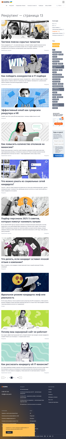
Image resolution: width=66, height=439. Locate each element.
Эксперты (55, 108)
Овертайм (55, 70)
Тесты (54, 97)
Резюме (54, 83)
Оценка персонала (57, 74)
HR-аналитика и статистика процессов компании (30, 404)
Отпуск (54, 72)
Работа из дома (56, 81)
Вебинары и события (52, 397)
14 (13, 377)
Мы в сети (50, 399)
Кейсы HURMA (48, 5)
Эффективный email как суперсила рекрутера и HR (21, 112)
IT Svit (37, 436)
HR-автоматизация (24, 389)
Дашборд (55, 54)
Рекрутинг (11, 5)
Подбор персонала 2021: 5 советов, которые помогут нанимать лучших (21, 220)
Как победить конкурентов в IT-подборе (23, 76)
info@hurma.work (6, 394)
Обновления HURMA (57, 29)
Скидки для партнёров (53, 402)
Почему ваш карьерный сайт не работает (24, 331)
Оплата (49, 392)
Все (53, 23)
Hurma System (56, 43)
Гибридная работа (57, 52)
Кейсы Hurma (56, 46)
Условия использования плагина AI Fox (10, 421)
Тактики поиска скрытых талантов (20, 41)
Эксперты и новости (32, 5)
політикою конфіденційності (22, 427)
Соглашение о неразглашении (56, 89)
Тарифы (50, 389)
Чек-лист (55, 101)
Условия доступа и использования (9, 423)
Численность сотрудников (56, 104)
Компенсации (56, 61)
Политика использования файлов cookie (10, 415)
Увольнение (55, 99)
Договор (61, 54)
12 (9, 377)
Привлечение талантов (58, 76)
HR (6, 5)
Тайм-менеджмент (57, 94)
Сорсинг (55, 92)
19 (17, 377)
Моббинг (60, 63)
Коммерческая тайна (57, 59)
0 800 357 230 (5, 391)
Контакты (50, 394)
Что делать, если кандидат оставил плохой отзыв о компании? (25, 261)
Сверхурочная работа (58, 86)
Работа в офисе (56, 79)
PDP (54, 49)
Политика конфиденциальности (8, 418)
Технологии (59, 97)
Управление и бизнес (20, 5)
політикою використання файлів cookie (14, 429)
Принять (9, 432)
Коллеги (55, 56)
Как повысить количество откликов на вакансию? (23, 146)
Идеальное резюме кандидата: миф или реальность (23, 296)
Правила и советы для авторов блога (10, 413)
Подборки (41, 5)
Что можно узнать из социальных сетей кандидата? (23, 183)
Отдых (60, 70)
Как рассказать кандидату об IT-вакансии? (24, 364)
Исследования (33, 421)
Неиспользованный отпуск (57, 66)
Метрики (55, 63)
